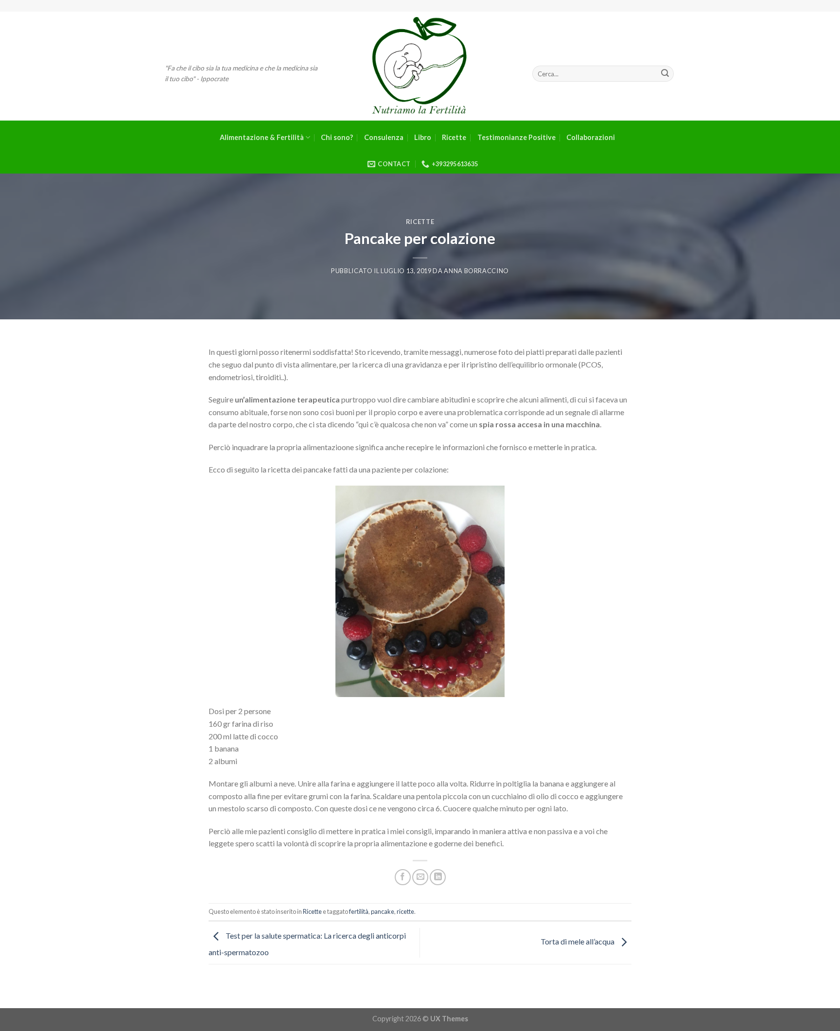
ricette (405, 911)
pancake (382, 911)
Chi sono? (337, 137)
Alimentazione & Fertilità (262, 137)
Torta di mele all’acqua (578, 941)
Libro (422, 137)
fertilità (358, 911)
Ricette (454, 137)
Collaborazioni (590, 137)
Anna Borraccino (476, 271)
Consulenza (383, 137)
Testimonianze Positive (516, 137)
